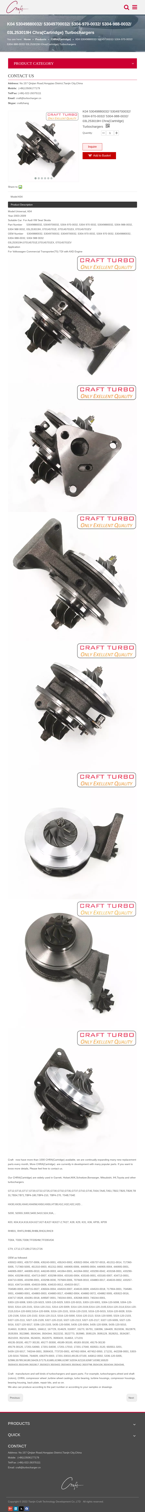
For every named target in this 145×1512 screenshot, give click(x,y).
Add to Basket (102, 155)
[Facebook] (27, 1509)
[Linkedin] (16, 1509)
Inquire (92, 146)
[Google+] (10, 1509)
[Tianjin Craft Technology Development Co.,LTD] (72, 1483)
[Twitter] (21, 1509)
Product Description (22, 204)
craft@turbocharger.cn (28, 98)
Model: (14, 196)
